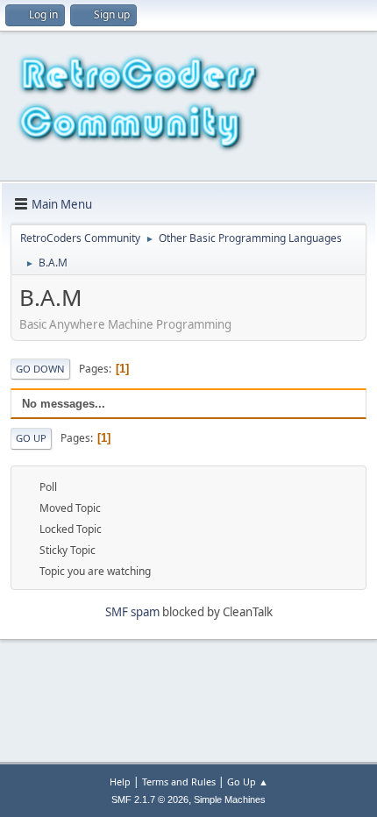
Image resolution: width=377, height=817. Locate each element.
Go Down (40, 368)
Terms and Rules (179, 781)
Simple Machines (230, 799)
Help (120, 781)
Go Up (31, 437)
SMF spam (132, 612)
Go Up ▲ (247, 781)
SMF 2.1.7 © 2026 (149, 799)
